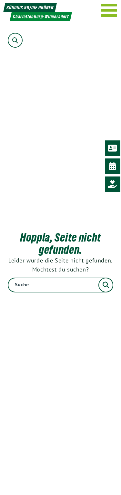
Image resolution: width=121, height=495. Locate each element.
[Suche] (60, 285)
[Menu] (109, 10)
